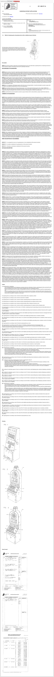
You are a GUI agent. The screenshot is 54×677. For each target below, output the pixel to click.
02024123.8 (11, 16)
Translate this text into (3, 1)
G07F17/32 (40, 13)
